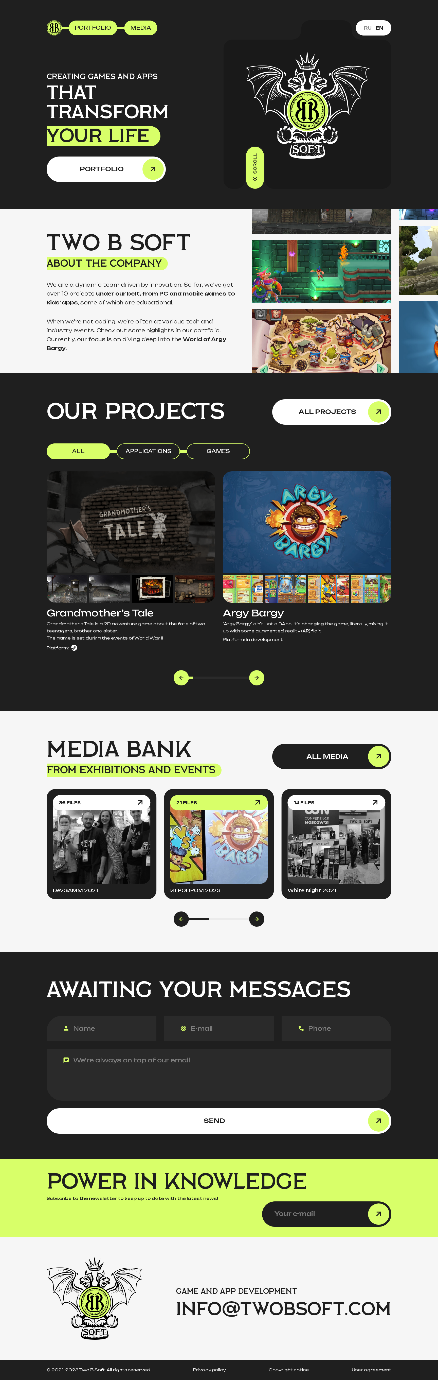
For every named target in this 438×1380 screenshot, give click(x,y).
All (78, 451)
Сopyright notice (289, 1369)
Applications (148, 451)
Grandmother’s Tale (100, 613)
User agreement (371, 1369)
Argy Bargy (253, 613)
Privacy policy (209, 1369)
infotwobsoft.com (283, 1309)
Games (218, 451)
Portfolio (93, 28)
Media (140, 28)
